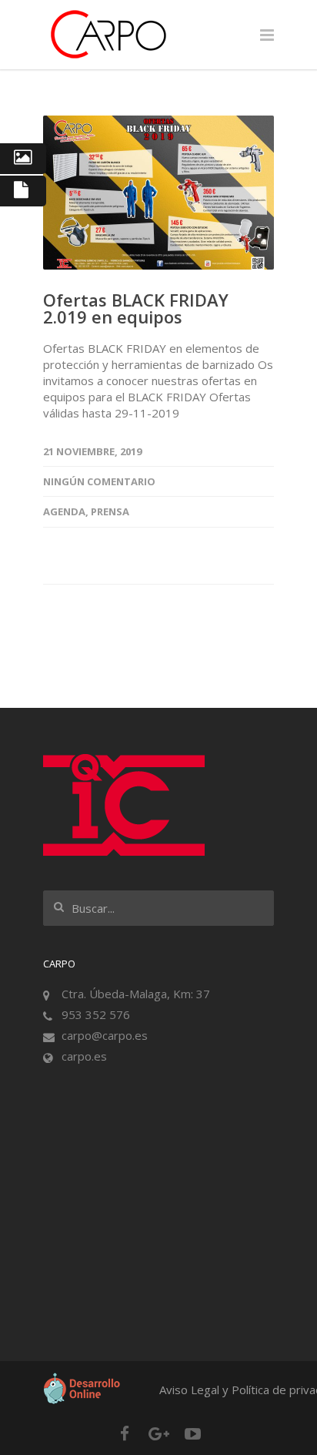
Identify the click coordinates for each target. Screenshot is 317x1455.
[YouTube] (192, 1433)
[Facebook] (124, 1433)
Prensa (110, 511)
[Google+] (158, 1433)
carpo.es (84, 1056)
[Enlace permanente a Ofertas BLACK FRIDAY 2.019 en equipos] (158, 193)
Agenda (64, 511)
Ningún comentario (99, 481)
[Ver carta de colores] (23, 158)
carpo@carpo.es (105, 1035)
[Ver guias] (23, 191)
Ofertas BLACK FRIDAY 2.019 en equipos (136, 308)
